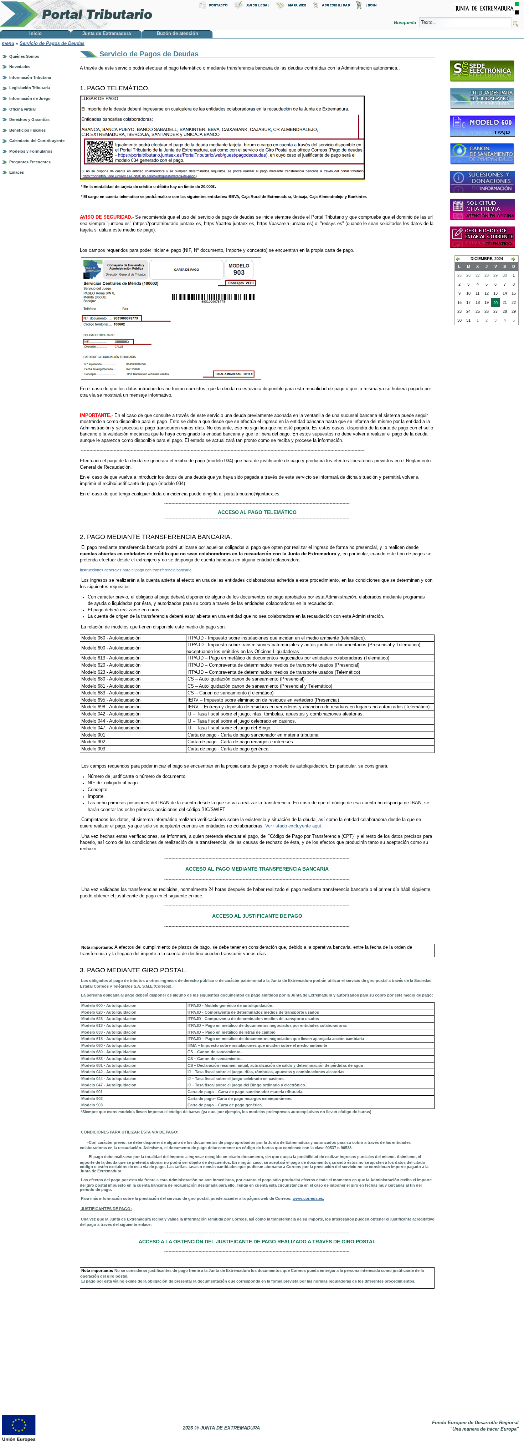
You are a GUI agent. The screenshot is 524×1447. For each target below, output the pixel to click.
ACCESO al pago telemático (257, 512)
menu (8, 43)
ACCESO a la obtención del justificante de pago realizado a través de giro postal (257, 1241)
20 (494, 304)
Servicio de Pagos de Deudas (52, 43)
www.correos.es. (308, 1198)
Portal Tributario (76, 14)
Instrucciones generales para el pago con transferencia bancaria (135, 570)
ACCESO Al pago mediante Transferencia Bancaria (257, 869)
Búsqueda (405, 22)
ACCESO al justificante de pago (257, 916)
